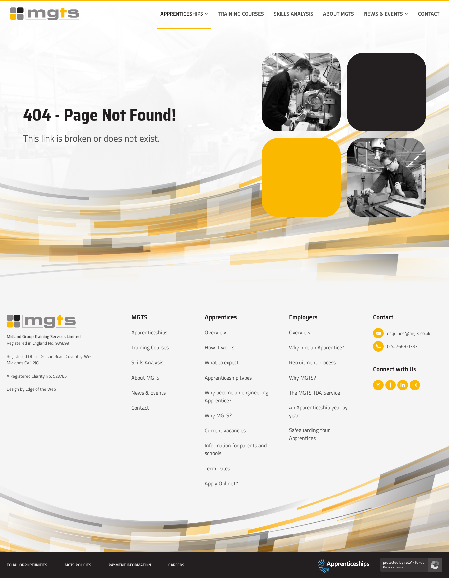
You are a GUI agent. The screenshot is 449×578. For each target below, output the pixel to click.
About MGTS (338, 14)
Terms (399, 567)
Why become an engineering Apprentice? (236, 396)
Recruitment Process (312, 362)
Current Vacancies (225, 430)
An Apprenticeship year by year (318, 411)
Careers (176, 565)
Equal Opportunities (27, 565)
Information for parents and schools (236, 449)
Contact (428, 14)
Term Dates (217, 468)
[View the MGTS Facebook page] (390, 385)
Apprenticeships (181, 14)
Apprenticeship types (228, 377)
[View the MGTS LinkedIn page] (402, 385)
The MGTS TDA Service (314, 393)
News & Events (383, 14)
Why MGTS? (218, 415)
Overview (215, 332)
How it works (219, 347)
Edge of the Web (40, 389)
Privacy (388, 567)
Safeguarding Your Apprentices (309, 434)
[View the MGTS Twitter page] (378, 385)
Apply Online (219, 483)
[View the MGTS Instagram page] (415, 385)
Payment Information (130, 565)
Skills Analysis (293, 14)
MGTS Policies (78, 565)
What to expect (222, 362)
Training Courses (241, 14)
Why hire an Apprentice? (316, 347)
